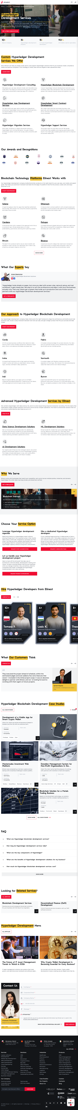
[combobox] (22, 1004)
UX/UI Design (5, 1070)
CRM (21, 1055)
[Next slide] (75, 484)
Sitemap (26, 1104)
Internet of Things (25, 1072)
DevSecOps (4, 1068)
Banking (42, 1061)
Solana (5, 204)
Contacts (62, 1081)
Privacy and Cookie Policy (30, 1019)
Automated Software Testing (9, 1072)
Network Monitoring (65, 1070)
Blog (60, 1083)
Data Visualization (64, 1074)
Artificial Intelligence (26, 1068)
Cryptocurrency (24, 1061)
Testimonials (24, 1081)
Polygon (44, 222)
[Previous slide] (71, 484)
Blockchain (23, 1059)
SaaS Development (6, 1062)
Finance (42, 1059)
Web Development (6, 1060)
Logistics (42, 1070)
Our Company (5, 1078)
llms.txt (3, 1105)
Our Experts (43, 1081)
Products (62, 1052)
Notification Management (66, 1072)
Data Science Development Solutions (18, 427)
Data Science (24, 1070)
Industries (43, 1052)
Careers (61, 1078)
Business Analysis (6, 1075)
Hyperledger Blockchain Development (57, 85)
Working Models (6, 1081)
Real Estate (43, 1072)
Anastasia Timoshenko (9, 1020)
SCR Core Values (25, 1083)
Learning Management (65, 1066)
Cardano (6, 222)
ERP (21, 1057)
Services (8, 6)
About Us (43, 1083)
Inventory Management (66, 1068)
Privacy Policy (35, 1104)
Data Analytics (24, 1064)
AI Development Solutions (13, 447)
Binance (44, 241)
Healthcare (43, 1055)
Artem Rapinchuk (16, 274)
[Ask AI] (70, 1102)
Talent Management (65, 1062)
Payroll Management (65, 1057)
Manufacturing (44, 1068)
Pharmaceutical (44, 1057)
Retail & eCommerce (46, 1064)
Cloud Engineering (6, 1064)
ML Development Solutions (52, 427)
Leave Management (64, 1059)
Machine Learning (25, 1066)
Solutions (23, 1052)
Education (42, 1066)
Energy (42, 1074)
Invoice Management (65, 1064)
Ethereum (45, 204)
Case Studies (44, 1078)
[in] (46, 1103)
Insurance (42, 1062)
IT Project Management (8, 1074)
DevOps (3, 1066)
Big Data (22, 1062)
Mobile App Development (8, 1058)
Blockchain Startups (11, 497)
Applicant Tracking (64, 1061)
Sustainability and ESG (26, 1074)
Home (3, 6)
